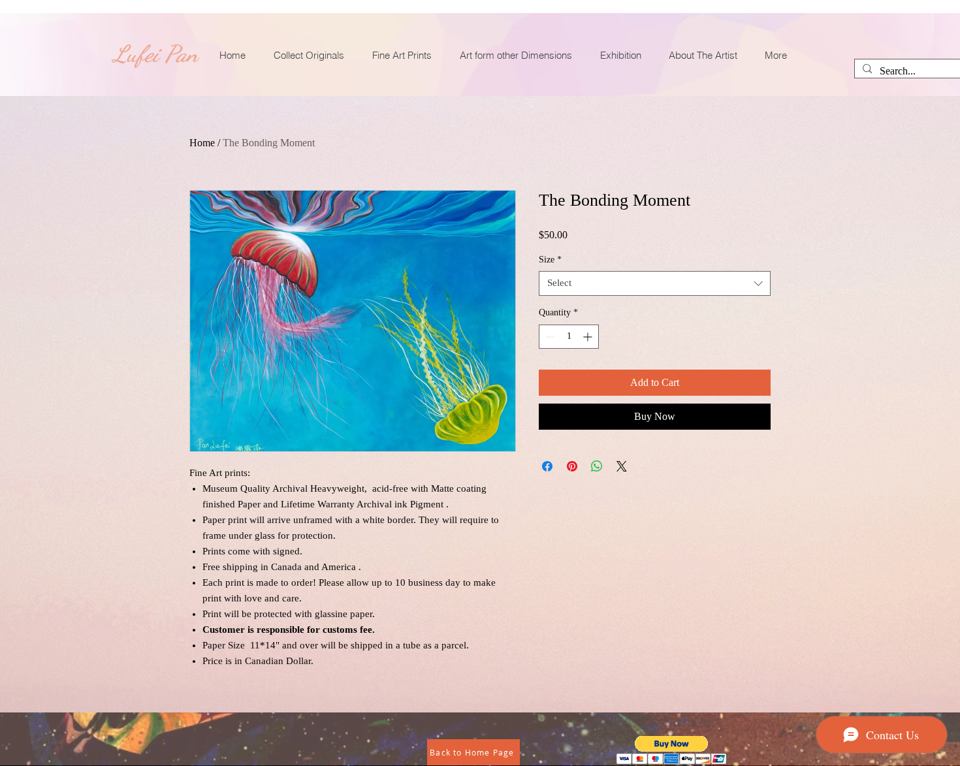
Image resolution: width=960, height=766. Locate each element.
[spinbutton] (569, 336)
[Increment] (589, 336)
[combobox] (655, 283)
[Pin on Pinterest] (572, 466)
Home (202, 142)
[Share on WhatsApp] (597, 466)
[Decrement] (549, 336)
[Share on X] (622, 466)
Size (550, 259)
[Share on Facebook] (547, 466)
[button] (672, 750)
